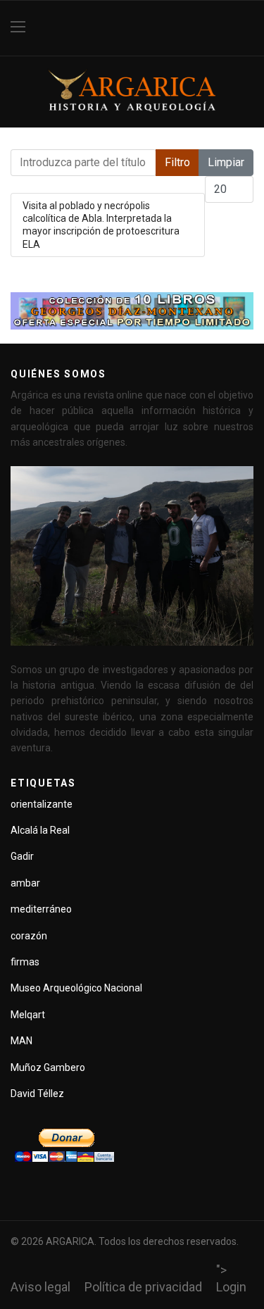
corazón (29, 935)
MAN (21, 1040)
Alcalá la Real (40, 830)
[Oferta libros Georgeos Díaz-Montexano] (132, 311)
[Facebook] (248, 28)
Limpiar (226, 162)
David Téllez (37, 1093)
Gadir (22, 856)
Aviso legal (40, 1286)
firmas (25, 961)
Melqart (28, 1014)
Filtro (177, 162)
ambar (25, 883)
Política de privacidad (143, 1286)
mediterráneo (41, 909)
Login (231, 1286)
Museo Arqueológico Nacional (76, 988)
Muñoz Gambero (48, 1067)
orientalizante (42, 804)
